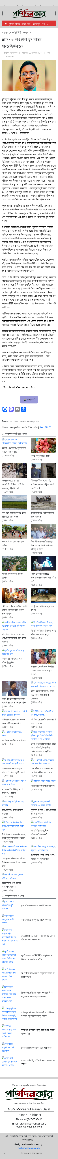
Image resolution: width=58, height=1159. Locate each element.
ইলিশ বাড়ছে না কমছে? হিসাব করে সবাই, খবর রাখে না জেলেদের (42, 695)
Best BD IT (45, 427)
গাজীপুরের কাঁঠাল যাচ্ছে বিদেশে (42, 786)
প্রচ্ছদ (5, 32)
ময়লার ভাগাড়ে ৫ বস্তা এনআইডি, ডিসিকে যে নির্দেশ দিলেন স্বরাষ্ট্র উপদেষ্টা (13, 484)
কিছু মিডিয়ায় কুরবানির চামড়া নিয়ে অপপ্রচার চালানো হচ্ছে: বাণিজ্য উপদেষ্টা (42, 545)
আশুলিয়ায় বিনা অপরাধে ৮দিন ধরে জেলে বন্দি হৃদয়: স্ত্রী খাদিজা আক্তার (14, 638)
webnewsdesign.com (29, 1148)
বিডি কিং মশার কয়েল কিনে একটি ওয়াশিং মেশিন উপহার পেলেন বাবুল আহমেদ (14, 610)
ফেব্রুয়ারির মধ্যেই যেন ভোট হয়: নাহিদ (36, 1048)
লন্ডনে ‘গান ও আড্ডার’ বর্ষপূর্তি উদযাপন (36, 905)
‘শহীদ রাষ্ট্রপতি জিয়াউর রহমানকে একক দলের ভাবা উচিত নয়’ (43, 578)
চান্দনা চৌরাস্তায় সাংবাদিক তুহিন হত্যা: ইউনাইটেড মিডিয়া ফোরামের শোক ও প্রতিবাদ (43, 748)
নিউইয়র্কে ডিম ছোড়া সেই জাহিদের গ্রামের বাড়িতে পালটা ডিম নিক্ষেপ (42, 484)
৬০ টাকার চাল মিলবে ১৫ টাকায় (14, 740)
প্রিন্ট (49, 53)
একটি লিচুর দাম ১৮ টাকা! (40, 456)
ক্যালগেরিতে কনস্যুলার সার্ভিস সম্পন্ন (36, 919)
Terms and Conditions (32, 1153)
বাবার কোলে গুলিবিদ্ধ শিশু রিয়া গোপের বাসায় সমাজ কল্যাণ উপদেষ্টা (42, 670)
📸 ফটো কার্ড (29, 399)
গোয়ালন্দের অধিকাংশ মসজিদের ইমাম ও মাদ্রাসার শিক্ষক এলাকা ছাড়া (14, 862)
